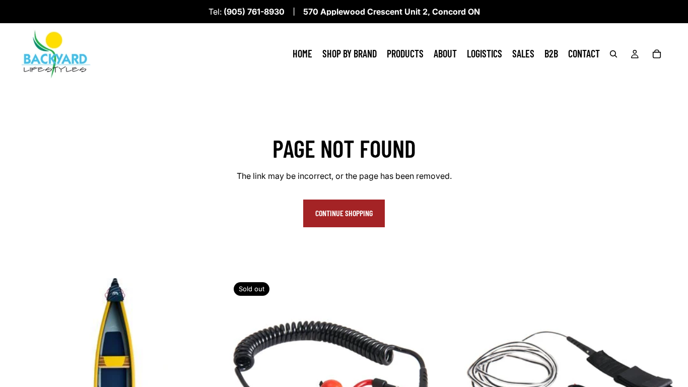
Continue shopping (344, 213)
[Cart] (657, 54)
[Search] (613, 54)
